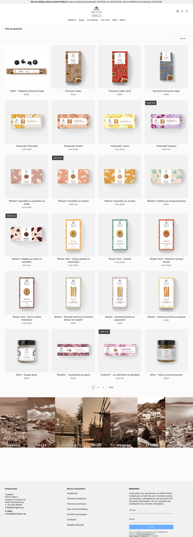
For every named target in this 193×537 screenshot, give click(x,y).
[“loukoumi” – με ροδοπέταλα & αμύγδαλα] (119, 350)
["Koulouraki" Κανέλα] (73, 122)
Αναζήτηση (72, 493)
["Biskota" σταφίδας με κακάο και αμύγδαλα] (26, 235)
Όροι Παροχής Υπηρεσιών (138, 536)
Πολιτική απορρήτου (144, 534)
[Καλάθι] (186, 11)
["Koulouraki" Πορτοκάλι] (26, 122)
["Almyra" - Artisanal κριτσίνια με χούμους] (166, 292)
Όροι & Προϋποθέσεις (77, 509)
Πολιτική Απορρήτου (76, 498)
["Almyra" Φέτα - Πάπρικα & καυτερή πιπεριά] (166, 235)
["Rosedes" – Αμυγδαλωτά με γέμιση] (73, 350)
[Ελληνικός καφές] (73, 67)
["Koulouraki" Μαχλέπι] (166, 122)
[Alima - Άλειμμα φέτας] (26, 350)
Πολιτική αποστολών (77, 504)
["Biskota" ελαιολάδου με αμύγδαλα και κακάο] (26, 177)
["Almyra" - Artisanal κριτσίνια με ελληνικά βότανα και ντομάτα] (73, 292)
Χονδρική (71, 519)
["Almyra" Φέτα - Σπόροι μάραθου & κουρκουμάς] (73, 235)
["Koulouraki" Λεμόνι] (119, 122)
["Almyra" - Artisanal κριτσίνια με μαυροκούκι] (119, 292)
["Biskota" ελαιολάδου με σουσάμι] (119, 177)
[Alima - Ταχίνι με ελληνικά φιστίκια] (166, 350)
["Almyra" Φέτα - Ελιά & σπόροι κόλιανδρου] (26, 292)
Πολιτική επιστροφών (77, 514)
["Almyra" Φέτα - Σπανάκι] (119, 235)
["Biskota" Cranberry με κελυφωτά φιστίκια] (166, 177)
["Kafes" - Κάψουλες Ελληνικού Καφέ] (26, 67)
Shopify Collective (75, 525)
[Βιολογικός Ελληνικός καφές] (166, 67)
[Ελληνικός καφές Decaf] (119, 67)
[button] (72, 20)
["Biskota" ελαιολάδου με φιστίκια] (73, 177)
